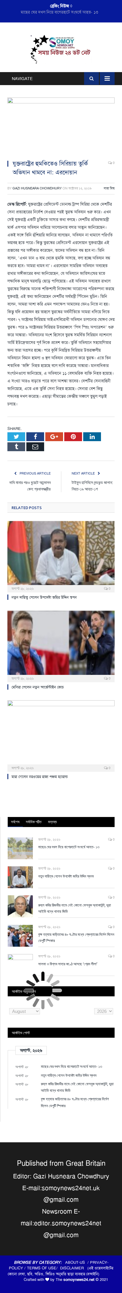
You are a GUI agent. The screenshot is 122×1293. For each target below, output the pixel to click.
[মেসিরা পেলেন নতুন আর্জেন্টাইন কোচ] (61, 646)
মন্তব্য (52, 821)
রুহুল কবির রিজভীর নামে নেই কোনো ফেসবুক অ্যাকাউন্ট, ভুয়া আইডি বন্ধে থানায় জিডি (74, 908)
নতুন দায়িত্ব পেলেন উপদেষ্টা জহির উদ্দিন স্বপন (60, 12)
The (75, 1279)
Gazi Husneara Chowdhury (37, 188)
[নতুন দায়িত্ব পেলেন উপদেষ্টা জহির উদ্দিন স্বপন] (61, 556)
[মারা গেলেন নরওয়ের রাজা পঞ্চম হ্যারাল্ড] (61, 735)
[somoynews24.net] (61, 49)
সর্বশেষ (15, 821)
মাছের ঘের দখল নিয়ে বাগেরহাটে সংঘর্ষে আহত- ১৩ (68, 846)
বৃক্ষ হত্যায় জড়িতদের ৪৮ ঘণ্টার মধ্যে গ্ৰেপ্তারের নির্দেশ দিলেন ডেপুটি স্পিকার (76, 937)
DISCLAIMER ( (74, 1268)
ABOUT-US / (77, 1262)
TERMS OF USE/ (43, 1268)
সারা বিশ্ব (109, 188)
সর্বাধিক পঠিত (33, 821)
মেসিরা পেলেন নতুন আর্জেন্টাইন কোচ (38, 687)
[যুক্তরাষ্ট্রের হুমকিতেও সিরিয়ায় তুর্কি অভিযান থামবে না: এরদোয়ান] (61, 126)
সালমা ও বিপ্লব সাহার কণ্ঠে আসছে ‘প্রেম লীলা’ (67, 963)
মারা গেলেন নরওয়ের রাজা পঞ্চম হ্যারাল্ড (40, 776)
